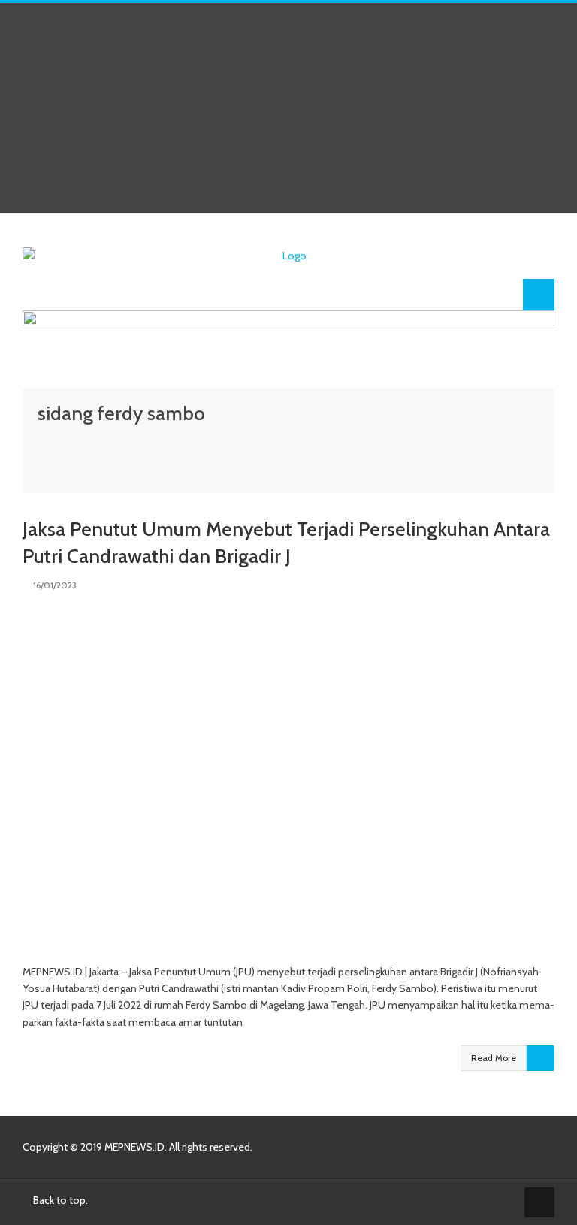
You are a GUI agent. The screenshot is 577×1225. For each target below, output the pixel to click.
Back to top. (59, 1200)
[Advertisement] (288, 108)
